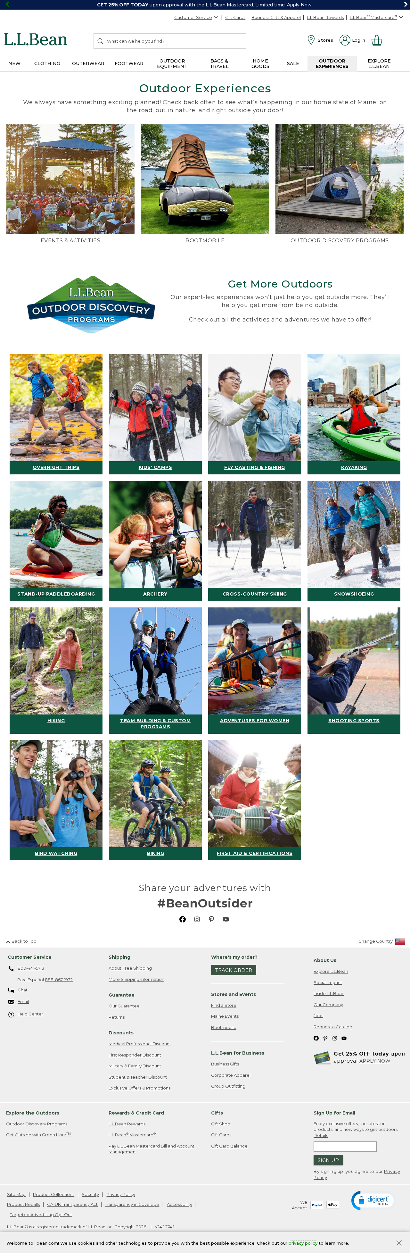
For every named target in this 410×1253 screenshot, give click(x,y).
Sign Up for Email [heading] (334, 1113)
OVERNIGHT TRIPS (56, 467)
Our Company (328, 1004)
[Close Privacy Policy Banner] (399, 1243)
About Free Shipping (130, 968)
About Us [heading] (325, 960)
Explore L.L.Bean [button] (379, 63)
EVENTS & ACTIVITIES (71, 241)
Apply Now (299, 5)
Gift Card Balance (229, 1146)
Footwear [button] (129, 63)
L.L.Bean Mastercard (132, 1134)
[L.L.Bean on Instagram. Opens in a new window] (197, 919)
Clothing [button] (47, 63)
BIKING (155, 853)
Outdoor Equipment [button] (172, 63)
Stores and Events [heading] (233, 994)
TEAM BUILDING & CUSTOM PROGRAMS (155, 724)
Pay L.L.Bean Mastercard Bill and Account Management (151, 1149)
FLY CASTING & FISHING (254, 467)
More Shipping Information (136, 979)
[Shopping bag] (380, 40)
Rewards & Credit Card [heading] (136, 1113)
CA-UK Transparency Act (72, 1204)
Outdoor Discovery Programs (36, 1123)
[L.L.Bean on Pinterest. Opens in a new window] (211, 919)
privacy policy (303, 1242)
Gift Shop (220, 1123)
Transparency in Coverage (132, 1204)
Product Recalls (23, 1204)
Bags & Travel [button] (219, 63)
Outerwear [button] (88, 63)
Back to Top (24, 941)
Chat (23, 989)
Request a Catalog (333, 1026)
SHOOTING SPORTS (354, 720)
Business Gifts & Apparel (276, 17)
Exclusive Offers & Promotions (139, 1087)
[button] (374, 1200)
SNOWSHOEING (354, 594)
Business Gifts (225, 1063)
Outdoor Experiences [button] (332, 63)
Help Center (30, 1013)
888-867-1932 (59, 979)
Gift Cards (235, 17)
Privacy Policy (121, 1194)
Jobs (318, 1015)
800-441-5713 (31, 968)
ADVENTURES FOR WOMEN (254, 720)
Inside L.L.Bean (329, 993)
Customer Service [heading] (30, 957)
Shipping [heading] (119, 957)
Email (23, 1001)
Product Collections (53, 1194)
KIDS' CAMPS (155, 467)
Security (90, 1194)
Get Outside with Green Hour (38, 1134)
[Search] (101, 41)
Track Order (233, 970)
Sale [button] (293, 63)
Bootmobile (223, 1027)
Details (321, 1135)
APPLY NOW (375, 1061)
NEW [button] (14, 63)
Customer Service (193, 17)
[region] (205, 5)
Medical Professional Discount (140, 1043)
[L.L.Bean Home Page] (37, 40)
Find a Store (223, 1005)
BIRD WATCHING (56, 853)
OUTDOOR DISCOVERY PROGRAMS (340, 241)
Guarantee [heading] (122, 995)
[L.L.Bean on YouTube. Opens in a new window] (226, 919)
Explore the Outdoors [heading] (32, 1113)
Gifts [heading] (217, 1113)
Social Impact (328, 982)
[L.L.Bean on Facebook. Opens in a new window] (182, 919)
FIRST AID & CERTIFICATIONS (254, 853)
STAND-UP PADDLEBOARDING (56, 594)
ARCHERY (155, 594)
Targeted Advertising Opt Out (41, 1214)
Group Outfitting (228, 1086)
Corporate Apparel (230, 1075)
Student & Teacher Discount (138, 1077)
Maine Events (225, 1016)
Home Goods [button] (260, 63)
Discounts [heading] (121, 1033)
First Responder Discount (135, 1054)
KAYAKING (354, 467)
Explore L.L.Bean (331, 971)
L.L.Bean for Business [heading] (237, 1053)
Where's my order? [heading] (234, 957)
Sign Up (328, 1160)
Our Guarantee (124, 1005)
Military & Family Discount (135, 1065)
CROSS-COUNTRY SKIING (255, 594)
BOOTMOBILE (205, 241)
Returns (117, 1017)
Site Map (16, 1194)
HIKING (56, 720)
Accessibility (179, 1204)
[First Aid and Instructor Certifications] (254, 793)
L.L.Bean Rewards (325, 17)
